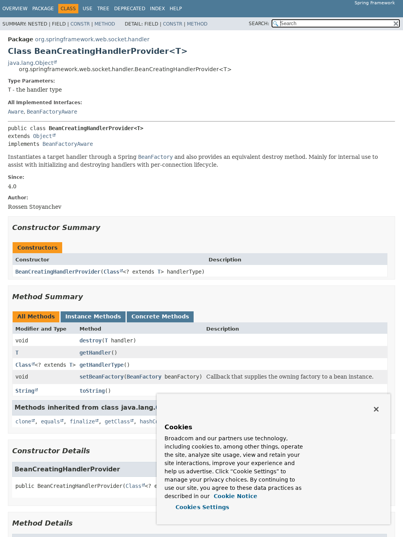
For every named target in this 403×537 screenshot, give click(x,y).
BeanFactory (144, 376)
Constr (80, 24)
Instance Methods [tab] (93, 316)
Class (111, 271)
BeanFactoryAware (52, 112)
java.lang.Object (30, 63)
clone (23, 421)
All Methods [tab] (36, 316)
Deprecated (129, 8)
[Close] (376, 409)
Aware (16, 112)
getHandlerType (101, 365)
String (24, 391)
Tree (103, 8)
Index (157, 8)
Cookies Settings (202, 507)
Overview (15, 8)
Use (87, 8)
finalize (82, 421)
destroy (90, 340)
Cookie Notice (234, 496)
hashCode (152, 421)
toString (92, 391)
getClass (117, 421)
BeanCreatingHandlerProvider (57, 271)
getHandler (95, 352)
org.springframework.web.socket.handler (92, 39)
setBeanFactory (101, 376)
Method (104, 24)
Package (43, 8)
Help (176, 8)
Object (42, 136)
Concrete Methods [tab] (160, 316)
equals (50, 421)
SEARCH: (259, 23)
